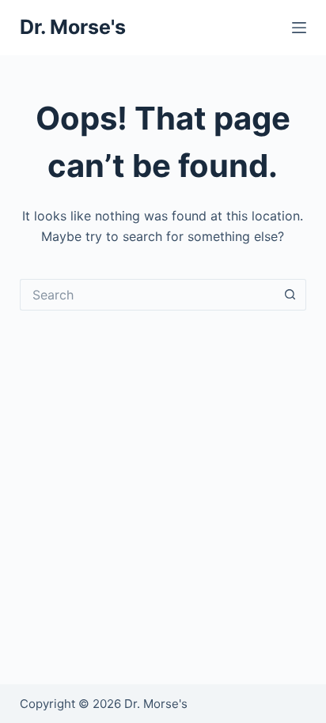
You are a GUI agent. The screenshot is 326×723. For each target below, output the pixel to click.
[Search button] (290, 295)
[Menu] (299, 28)
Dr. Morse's (73, 27)
